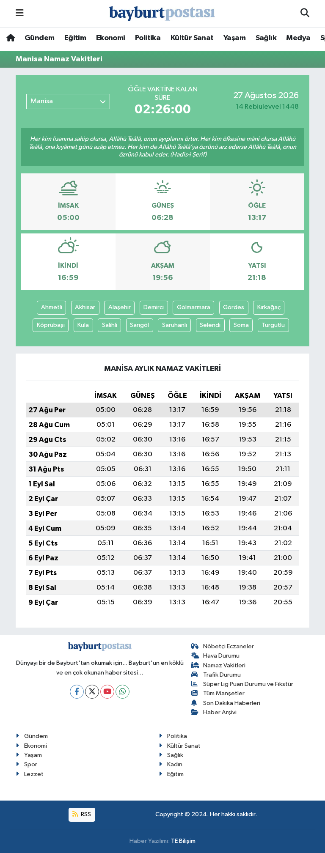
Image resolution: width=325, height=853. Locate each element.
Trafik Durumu (222, 675)
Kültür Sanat (192, 38)
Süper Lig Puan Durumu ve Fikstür (248, 684)
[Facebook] (77, 692)
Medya (298, 38)
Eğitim (75, 38)
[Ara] (304, 13)
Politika (147, 38)
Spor (30, 764)
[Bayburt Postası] (162, 14)
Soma (241, 325)
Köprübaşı (51, 325)
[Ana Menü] (20, 13)
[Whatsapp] (122, 692)
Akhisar (85, 307)
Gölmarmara (193, 307)
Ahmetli (51, 307)
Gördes (233, 307)
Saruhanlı (174, 325)
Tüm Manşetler (224, 693)
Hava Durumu (221, 656)
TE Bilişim (183, 841)
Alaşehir (119, 307)
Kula (83, 325)
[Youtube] (107, 692)
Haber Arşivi (220, 712)
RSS (85, 814)
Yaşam (234, 38)
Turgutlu (273, 325)
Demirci (153, 307)
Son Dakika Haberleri (231, 703)
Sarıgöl (139, 325)
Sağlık (266, 38)
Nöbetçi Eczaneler (228, 646)
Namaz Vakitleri (224, 665)
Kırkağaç (269, 307)
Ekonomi (110, 38)
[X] (92, 692)
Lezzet (34, 774)
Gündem (39, 38)
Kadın (174, 764)
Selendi (210, 325)
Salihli (109, 325)
